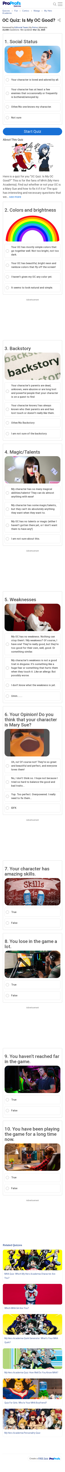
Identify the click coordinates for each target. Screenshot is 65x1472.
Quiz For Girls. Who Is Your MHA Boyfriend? (25, 1402)
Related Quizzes (12, 1245)
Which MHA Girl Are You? (16, 1308)
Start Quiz (32, 131)
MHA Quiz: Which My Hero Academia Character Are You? (29, 1276)
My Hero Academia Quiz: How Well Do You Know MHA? (31, 1372)
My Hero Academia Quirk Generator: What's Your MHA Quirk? (31, 1340)
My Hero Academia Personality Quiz (22, 1433)
